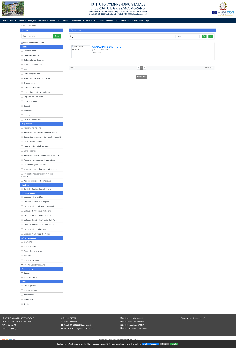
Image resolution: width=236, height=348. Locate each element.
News (12, 20)
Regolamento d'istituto (32, 128)
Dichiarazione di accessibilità (193, 318)
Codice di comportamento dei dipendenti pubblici (42, 137)
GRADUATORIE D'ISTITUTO (106, 46)
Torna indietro (141, 77)
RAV (25, 69)
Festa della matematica (33, 251)
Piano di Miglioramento (32, 74)
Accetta (174, 344)
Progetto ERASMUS (31, 260)
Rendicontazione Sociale (33, 65)
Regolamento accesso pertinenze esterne (39, 160)
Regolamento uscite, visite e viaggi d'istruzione (41, 155)
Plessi (52, 20)
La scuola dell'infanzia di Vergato (36, 202)
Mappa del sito (29, 299)
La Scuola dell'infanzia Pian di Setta (37, 215)
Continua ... (98, 52)
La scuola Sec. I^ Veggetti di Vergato (37, 234)
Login (147, 20)
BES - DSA (27, 256)
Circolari (86, 20)
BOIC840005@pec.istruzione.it (80, 328)
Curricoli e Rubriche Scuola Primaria (37, 189)
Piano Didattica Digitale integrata (36, 146)
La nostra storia (30, 51)
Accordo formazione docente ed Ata (37, 181)
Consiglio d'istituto (31, 101)
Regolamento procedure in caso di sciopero (40, 169)
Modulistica (43, 20)
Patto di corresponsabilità (34, 142)
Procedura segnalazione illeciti (35, 165)
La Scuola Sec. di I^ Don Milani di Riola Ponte (40, 220)
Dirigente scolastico (31, 55)
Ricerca (25, 30)
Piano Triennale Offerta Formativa (37, 78)
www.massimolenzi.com (124, 340)
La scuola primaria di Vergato (35, 229)
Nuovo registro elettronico (132, 20)
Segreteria (28, 111)
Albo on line (63, 20)
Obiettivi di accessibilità (33, 120)
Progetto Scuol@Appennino (34, 265)
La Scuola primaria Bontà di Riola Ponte (39, 225)
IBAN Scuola (99, 20)
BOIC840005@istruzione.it (80, 325)
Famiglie (31, 20)
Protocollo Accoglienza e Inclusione (37, 92)
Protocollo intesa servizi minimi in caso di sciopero (38, 175)
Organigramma (30, 83)
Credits (26, 304)
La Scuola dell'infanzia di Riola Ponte (38, 211)
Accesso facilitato (30, 290)
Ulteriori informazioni (150, 344)
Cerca (57, 36)
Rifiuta (164, 344)
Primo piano (32, 26)
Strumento (28, 242)
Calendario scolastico (32, 88)
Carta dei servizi (30, 151)
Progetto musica (30, 247)
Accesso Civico (112, 20)
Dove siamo (76, 20)
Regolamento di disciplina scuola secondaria (41, 132)
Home (5, 20)
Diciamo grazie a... (31, 286)
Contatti (27, 115)
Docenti (21, 20)
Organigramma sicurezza (33, 97)
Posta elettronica (30, 278)
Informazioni (29, 295)
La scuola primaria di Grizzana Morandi (39, 206)
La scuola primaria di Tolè (33, 197)
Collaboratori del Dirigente (34, 60)
